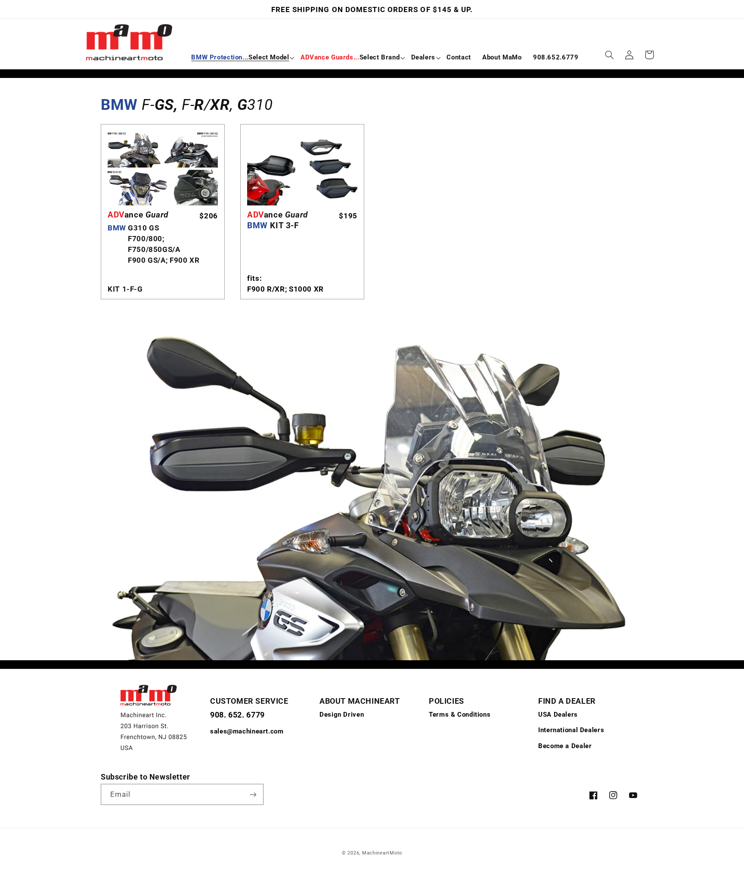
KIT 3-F (277, 220)
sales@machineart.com (247, 731)
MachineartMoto (382, 853)
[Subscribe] (253, 794)
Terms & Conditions (459, 714)
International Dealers (571, 730)
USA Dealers (558, 714)
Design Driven (341, 714)
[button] (240, 57)
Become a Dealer (565, 746)
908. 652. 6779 (237, 714)
